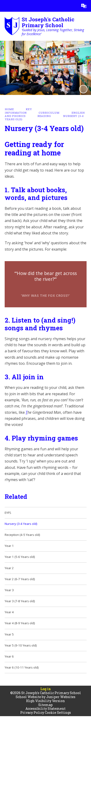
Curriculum (49, 112)
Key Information (18, 110)
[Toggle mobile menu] (6, 6)
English (78, 112)
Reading (44, 116)
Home (9, 109)
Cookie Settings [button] (58, 712)
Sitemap (45, 705)
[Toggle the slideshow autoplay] (83, 89)
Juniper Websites (60, 697)
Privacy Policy (32, 712)
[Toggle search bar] (72, 6)
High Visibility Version (45, 701)
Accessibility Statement (45, 708)
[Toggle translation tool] (84, 6)
